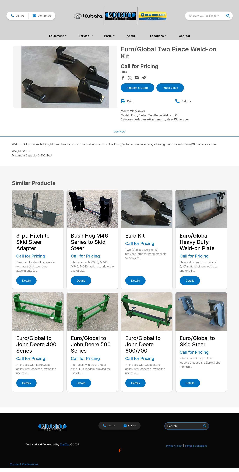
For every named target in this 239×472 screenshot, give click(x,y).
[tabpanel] (65, 77)
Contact (184, 36)
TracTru (64, 444)
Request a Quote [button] (137, 88)
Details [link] (26, 280)
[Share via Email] (137, 78)
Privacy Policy (174, 445)
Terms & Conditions (196, 445)
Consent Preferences (24, 464)
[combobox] (209, 16)
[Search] (205, 426)
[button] (17, 16)
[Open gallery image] (65, 77)
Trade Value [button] (170, 88)
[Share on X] (130, 78)
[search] (228, 16)
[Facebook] (119, 450)
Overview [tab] (119, 131)
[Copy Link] (144, 78)
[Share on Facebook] (123, 78)
